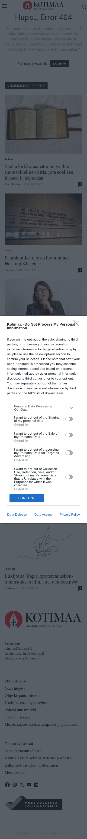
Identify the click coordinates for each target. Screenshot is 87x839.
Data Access (43, 514)
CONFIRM (26, 498)
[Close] (78, 324)
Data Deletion (17, 514)
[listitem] (43, 408)
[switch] (69, 419)
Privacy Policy (70, 514)
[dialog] (43, 419)
